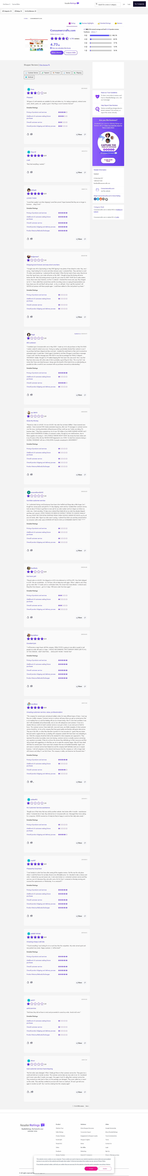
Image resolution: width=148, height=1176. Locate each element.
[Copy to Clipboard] (106, 199)
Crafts (62, 34)
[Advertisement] (108, 75)
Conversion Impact (86, 1132)
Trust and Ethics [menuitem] (16, 4)
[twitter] (98, 199)
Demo (82, 1143)
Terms (107, 1139)
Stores (26, 18)
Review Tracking (60, 1155)
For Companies (139, 4)
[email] (103, 199)
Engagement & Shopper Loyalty (89, 1136)
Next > (87, 1106)
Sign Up (107, 1151)
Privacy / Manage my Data (112, 1155)
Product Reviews (60, 1136)
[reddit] (100, 199)
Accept (91, 1168)
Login (106, 1147)
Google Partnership (110, 1128)
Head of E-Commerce (86, 1155)
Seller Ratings (59, 1132)
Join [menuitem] (124, 4)
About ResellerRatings (111, 1132)
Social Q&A (59, 1139)
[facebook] (95, 199)
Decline (105, 1168)
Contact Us (108, 1143)
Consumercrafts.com (63, 30)
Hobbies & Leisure (55, 34)
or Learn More (109, 128)
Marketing (83, 1151)
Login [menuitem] (129, 4)
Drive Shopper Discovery (87, 1128)
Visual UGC (59, 1143)
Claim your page (108, 160)
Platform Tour (59, 1128)
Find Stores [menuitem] (6, 4)
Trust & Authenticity (111, 1136)
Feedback (58, 1151)
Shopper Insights (85, 1139)
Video (57, 1147)
